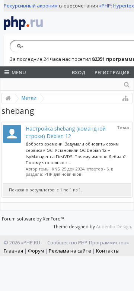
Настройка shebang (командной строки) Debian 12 (66, 132)
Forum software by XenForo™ (33, 219)
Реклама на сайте (70, 250)
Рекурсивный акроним (31, 5)
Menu (19, 72)
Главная (13, 250)
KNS (56, 169)
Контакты (107, 250)
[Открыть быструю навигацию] (125, 98)
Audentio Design (113, 226)
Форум (36, 250)
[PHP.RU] (23, 23)
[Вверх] (126, 282)
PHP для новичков (62, 174)
